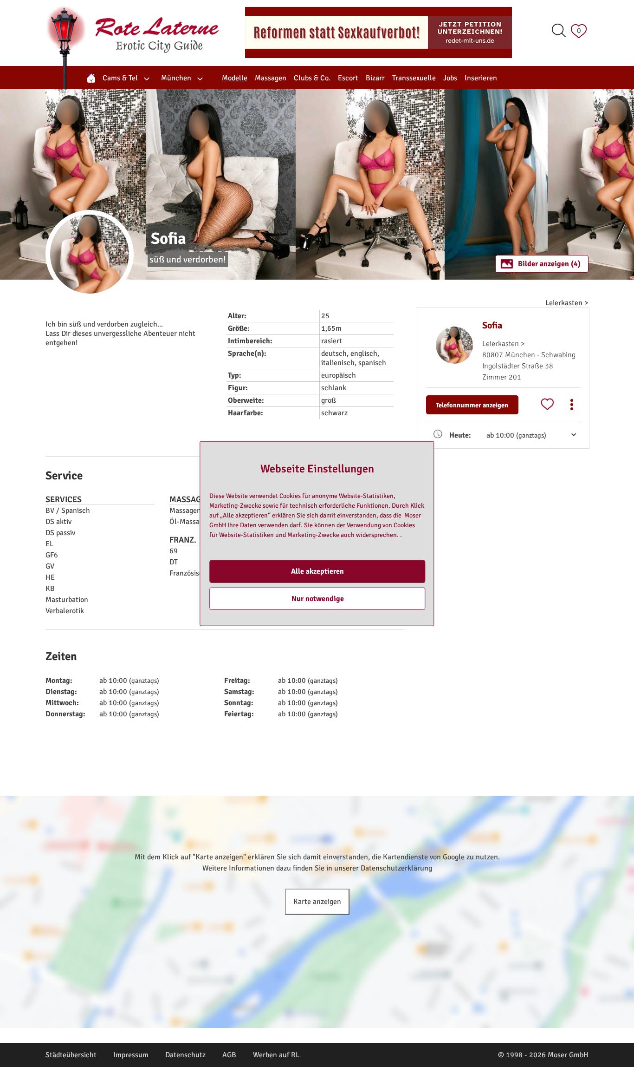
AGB (229, 1055)
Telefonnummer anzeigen (472, 405)
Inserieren (481, 78)
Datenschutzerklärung (396, 868)
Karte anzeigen (317, 901)
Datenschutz (185, 1055)
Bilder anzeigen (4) (549, 263)
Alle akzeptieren (317, 571)
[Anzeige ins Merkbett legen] (547, 404)
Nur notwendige (317, 598)
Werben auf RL (276, 1055)
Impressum (131, 1055)
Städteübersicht (71, 1055)
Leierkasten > (567, 303)
